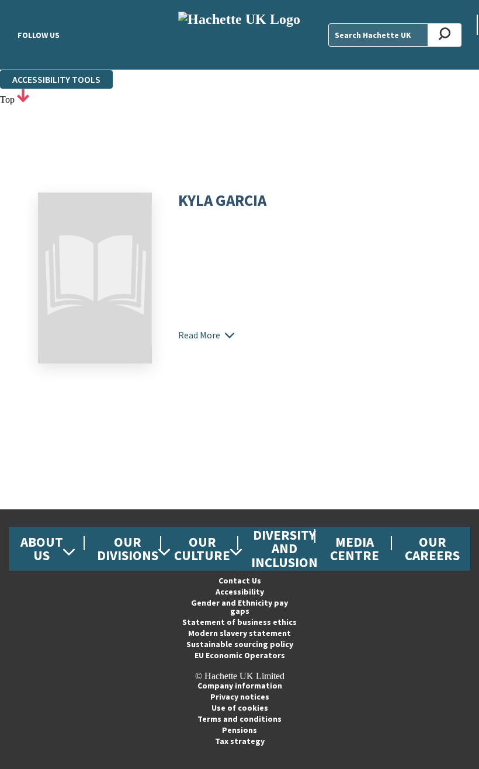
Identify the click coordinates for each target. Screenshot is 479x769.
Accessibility (240, 591)
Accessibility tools (56, 79)
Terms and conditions (239, 719)
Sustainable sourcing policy (239, 644)
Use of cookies (239, 707)
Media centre (354, 548)
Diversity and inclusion (284, 548)
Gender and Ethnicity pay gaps (239, 606)
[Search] (444, 35)
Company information (239, 685)
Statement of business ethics (239, 622)
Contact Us (239, 580)
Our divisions (127, 548)
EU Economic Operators (240, 655)
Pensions (239, 730)
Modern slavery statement (239, 633)
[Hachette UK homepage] (239, 35)
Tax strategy (240, 741)
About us (41, 548)
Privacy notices (239, 696)
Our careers (432, 548)
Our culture (202, 548)
